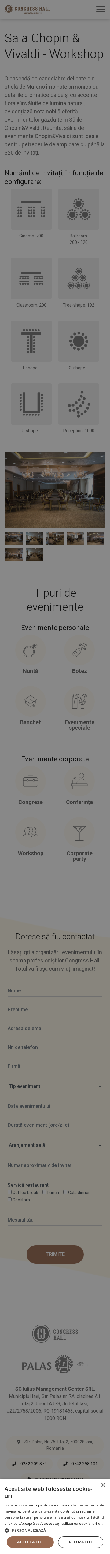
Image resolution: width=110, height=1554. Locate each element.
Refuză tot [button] (81, 1542)
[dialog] (55, 1516)
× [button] (103, 1485)
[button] (55, 1530)
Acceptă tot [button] (30, 1542)
